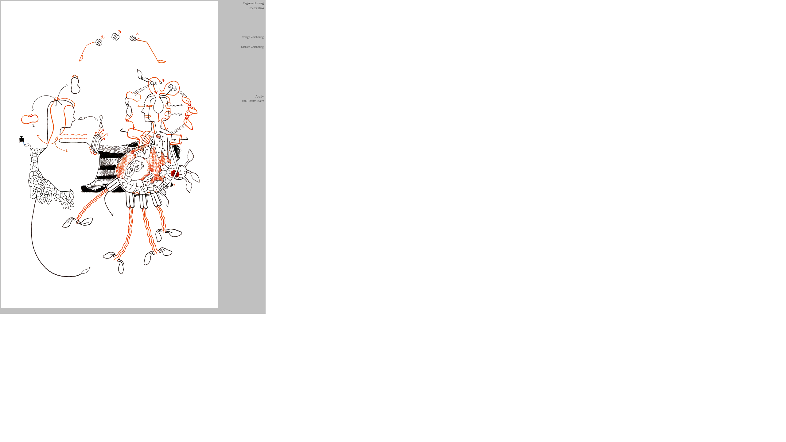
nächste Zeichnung (252, 46)
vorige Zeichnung (253, 37)
